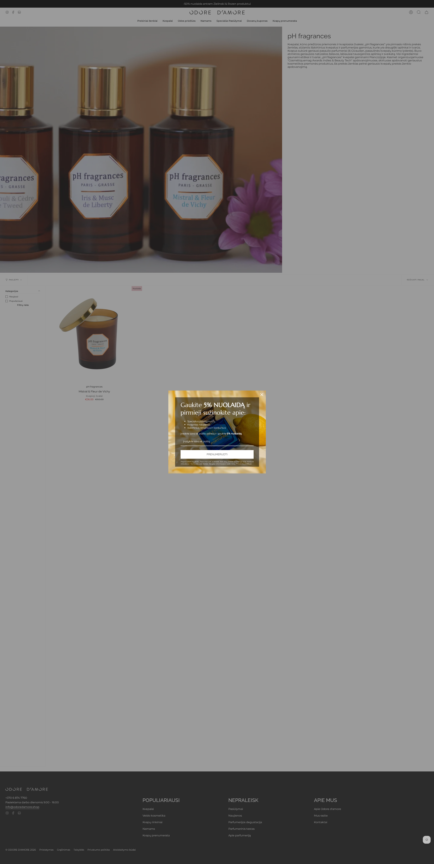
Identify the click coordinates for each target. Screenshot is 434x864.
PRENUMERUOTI (217, 454)
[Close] (262, 395)
